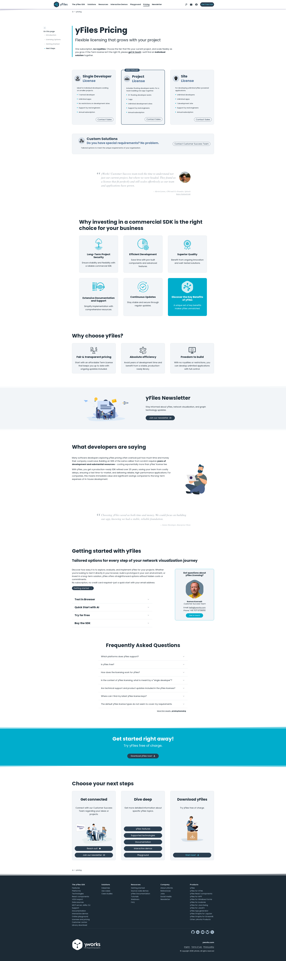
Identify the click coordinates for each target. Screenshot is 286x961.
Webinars (135, 899)
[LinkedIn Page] (198, 932)
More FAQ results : (171, 711)
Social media (165, 896)
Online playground (80, 916)
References (165, 891)
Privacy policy (208, 947)
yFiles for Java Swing (199, 905)
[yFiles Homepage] (61, 4)
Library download (79, 925)
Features (76, 888)
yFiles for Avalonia (198, 902)
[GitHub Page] (193, 932)
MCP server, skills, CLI (81, 905)
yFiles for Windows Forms (201, 899)
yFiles (192, 888)
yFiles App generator (199, 911)
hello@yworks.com (197, 607)
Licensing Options (53, 39)
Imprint (187, 947)
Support (75, 908)
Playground (135, 4)
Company (165, 884)
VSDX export (77, 899)
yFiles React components (201, 893)
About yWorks (166, 888)
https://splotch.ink (183, 194)
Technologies (78, 893)
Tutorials (135, 896)
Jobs (162, 893)
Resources (103, 4)
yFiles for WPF (196, 896)
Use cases (105, 891)
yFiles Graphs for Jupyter (201, 913)
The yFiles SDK (78, 4)
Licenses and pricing (81, 919)
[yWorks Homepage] (86, 942)
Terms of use (196, 947)
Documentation (79, 911)
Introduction (51, 35)
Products (194, 884)
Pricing (146, 4)
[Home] (73, 12)
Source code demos (139, 891)
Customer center (79, 922)
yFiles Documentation (140, 893)
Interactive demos (80, 913)
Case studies (107, 893)
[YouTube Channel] (202, 932)
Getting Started (52, 44)
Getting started (138, 888)
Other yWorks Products (200, 919)
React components (80, 896)
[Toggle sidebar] (44, 28)
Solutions (91, 4)
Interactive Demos (119, 4)
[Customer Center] (196, 4)
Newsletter (157, 4)
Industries (105, 888)
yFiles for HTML (196, 891)
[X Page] (212, 932)
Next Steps (50, 48)
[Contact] (191, 4)
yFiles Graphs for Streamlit (201, 916)
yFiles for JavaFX (197, 908)
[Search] (186, 4)
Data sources (78, 902)
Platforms (76, 891)
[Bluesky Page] (207, 932)
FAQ (133, 902)
